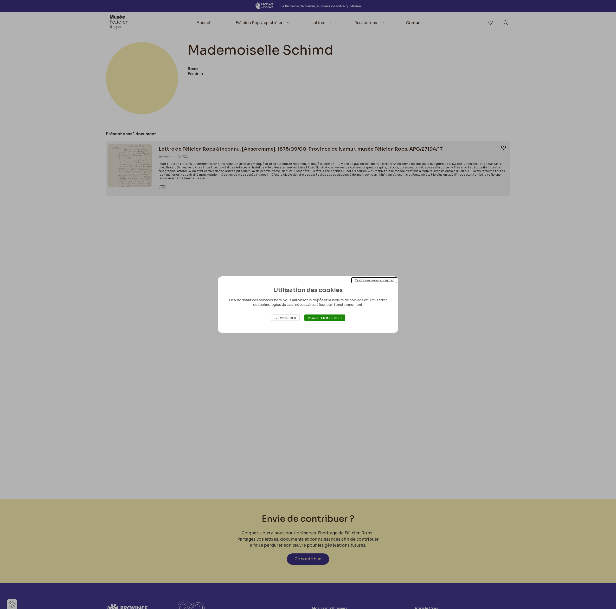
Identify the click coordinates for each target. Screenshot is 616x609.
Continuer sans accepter (374, 280)
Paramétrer (285, 318)
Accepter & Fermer (325, 318)
